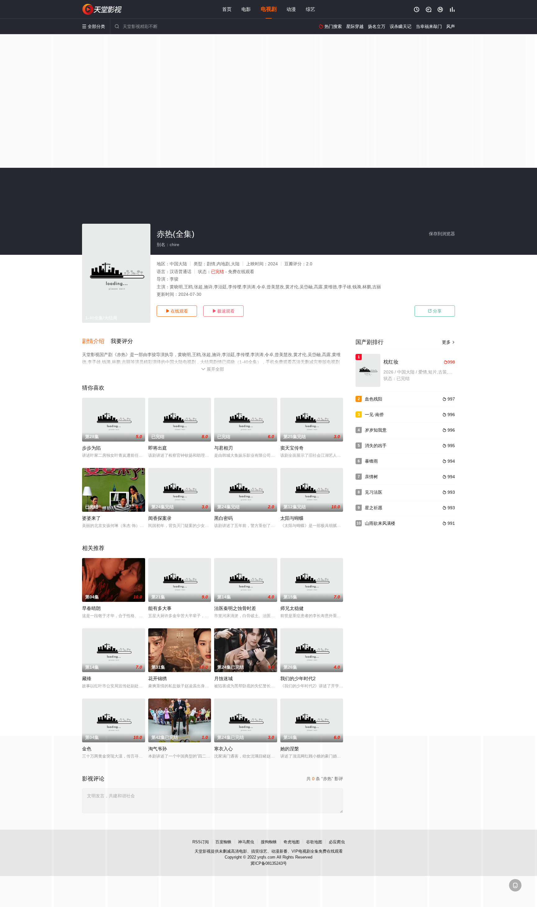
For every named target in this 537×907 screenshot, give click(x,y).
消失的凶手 (376, 445)
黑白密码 (223, 518)
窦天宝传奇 (292, 448)
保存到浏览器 (442, 233)
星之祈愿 (373, 507)
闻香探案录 (160, 518)
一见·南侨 (374, 414)
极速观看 (223, 311)
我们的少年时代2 (297, 678)
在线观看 (177, 311)
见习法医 (373, 492)
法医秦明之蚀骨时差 (235, 608)
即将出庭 (157, 448)
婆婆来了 (91, 518)
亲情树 (371, 476)
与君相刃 (223, 448)
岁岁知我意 (376, 430)
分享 (435, 311)
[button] (96, 341)
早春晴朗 (91, 608)
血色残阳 (373, 398)
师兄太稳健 (292, 608)
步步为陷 (91, 448)
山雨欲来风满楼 (380, 523)
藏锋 (86, 678)
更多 (448, 342)
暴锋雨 (371, 461)
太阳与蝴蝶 (292, 518)
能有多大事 (160, 608)
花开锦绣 (157, 678)
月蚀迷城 (223, 678)
